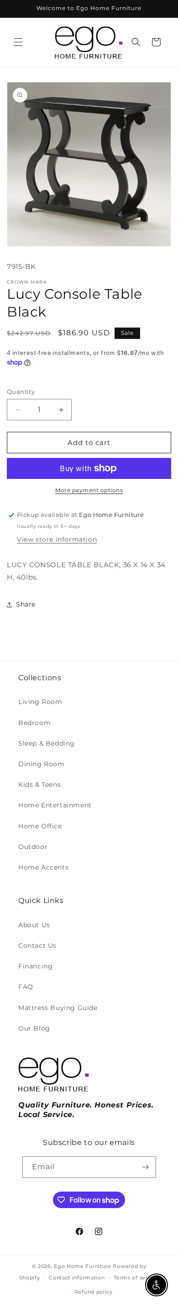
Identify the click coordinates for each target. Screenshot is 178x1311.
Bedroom (34, 723)
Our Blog (34, 1028)
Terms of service (136, 1277)
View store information (57, 539)
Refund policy (93, 1292)
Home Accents (43, 867)
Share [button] (26, 604)
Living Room (40, 702)
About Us (34, 925)
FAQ (25, 987)
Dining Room (41, 764)
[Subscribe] (146, 1167)
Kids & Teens (39, 784)
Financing (35, 966)
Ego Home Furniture (82, 1266)
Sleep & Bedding (46, 743)
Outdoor (32, 847)
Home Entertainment (55, 805)
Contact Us (37, 945)
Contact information (77, 1277)
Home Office (40, 826)
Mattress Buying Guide (58, 1008)
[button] (18, 42)
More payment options (89, 490)
